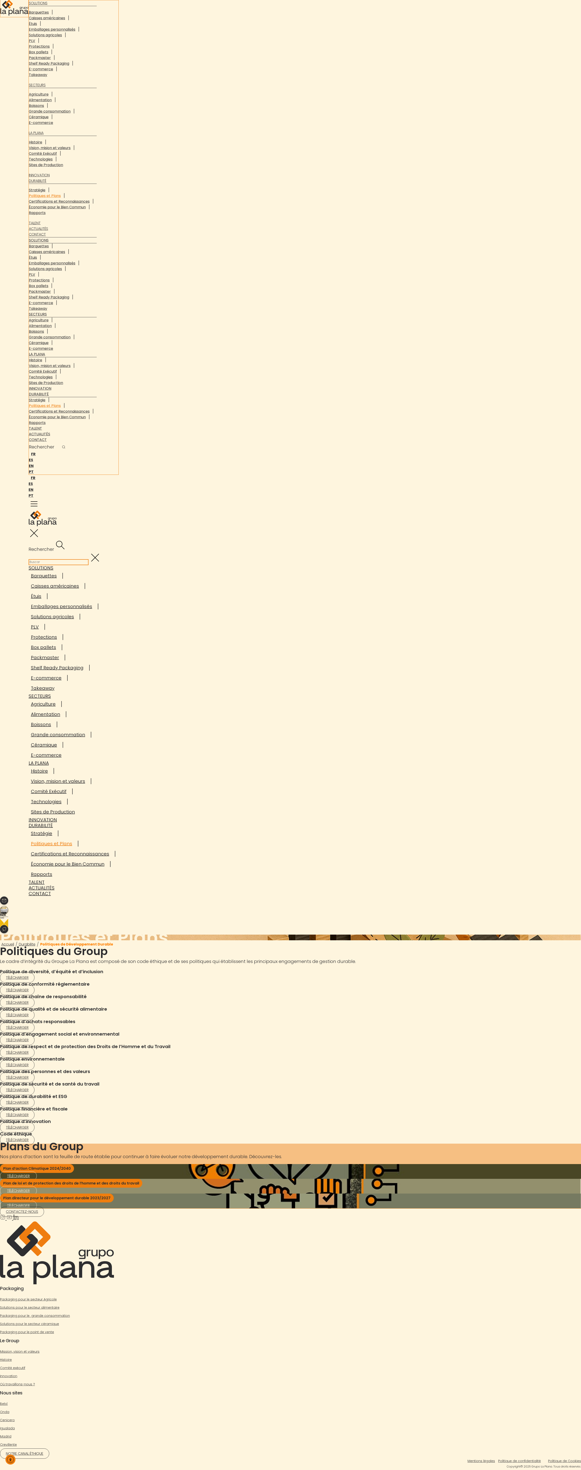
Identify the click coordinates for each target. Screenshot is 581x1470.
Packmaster (40, 57)
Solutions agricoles (45, 35)
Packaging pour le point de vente (27, 1332)
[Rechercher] (63, 447)
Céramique (39, 117)
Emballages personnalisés (52, 29)
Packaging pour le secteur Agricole (28, 1299)
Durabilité (37, 180)
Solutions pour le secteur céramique (29, 1324)
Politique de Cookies (564, 1461)
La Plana (36, 132)
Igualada (7, 1428)
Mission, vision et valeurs (19, 1351)
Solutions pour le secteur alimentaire (29, 1307)
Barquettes (39, 12)
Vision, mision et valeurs (50, 147)
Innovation (39, 175)
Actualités (38, 228)
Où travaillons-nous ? (17, 1384)
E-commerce (41, 69)
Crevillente (8, 1444)
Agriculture (39, 94)
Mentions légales (481, 1461)
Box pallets (38, 52)
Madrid (5, 1436)
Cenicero (7, 1420)
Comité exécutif (12, 1368)
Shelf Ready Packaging (49, 63)
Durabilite (27, 944)
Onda (4, 1412)
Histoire (35, 142)
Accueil (7, 944)
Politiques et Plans (45, 195)
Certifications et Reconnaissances (59, 201)
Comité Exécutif (43, 153)
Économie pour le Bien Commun (57, 207)
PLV (32, 40)
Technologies (41, 159)
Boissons (36, 105)
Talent (35, 223)
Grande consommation (50, 111)
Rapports (37, 212)
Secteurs (37, 85)
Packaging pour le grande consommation (35, 1315)
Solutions (39, 240)
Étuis (33, 23)
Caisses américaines (47, 18)
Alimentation (40, 100)
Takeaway (38, 74)
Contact (37, 234)
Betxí (4, 1403)
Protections (39, 46)
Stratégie (37, 190)
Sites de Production (46, 164)
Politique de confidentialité (519, 1461)
